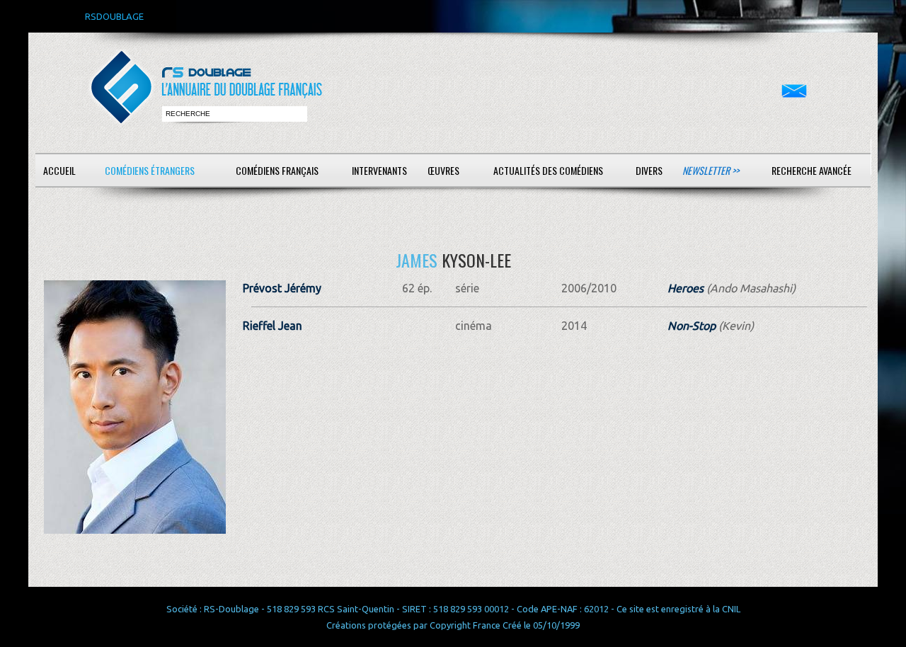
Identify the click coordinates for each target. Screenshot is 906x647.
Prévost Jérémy (282, 288)
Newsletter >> (710, 170)
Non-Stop (691, 325)
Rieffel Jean (272, 325)
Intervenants (379, 170)
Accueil (59, 170)
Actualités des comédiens (548, 170)
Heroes (685, 288)
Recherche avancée (811, 170)
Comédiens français (277, 170)
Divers (649, 170)
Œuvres (443, 170)
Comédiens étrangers (150, 170)
